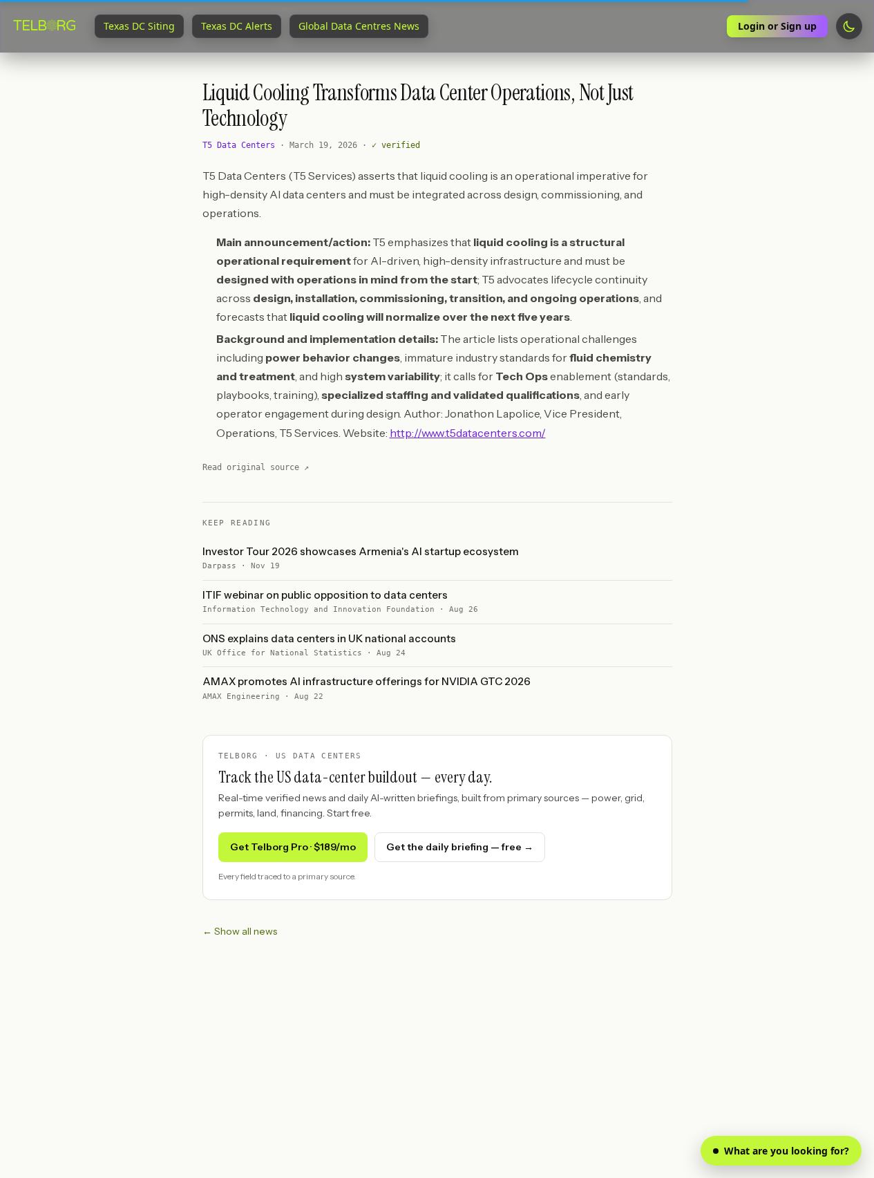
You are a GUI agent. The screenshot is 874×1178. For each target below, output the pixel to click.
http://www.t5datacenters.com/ (468, 433)
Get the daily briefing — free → (459, 847)
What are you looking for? (786, 1150)
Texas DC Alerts (236, 25)
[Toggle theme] (849, 26)
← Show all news (239, 931)
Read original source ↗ (255, 467)
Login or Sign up (777, 25)
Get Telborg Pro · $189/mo (293, 847)
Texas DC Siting (139, 25)
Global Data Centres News (358, 25)
